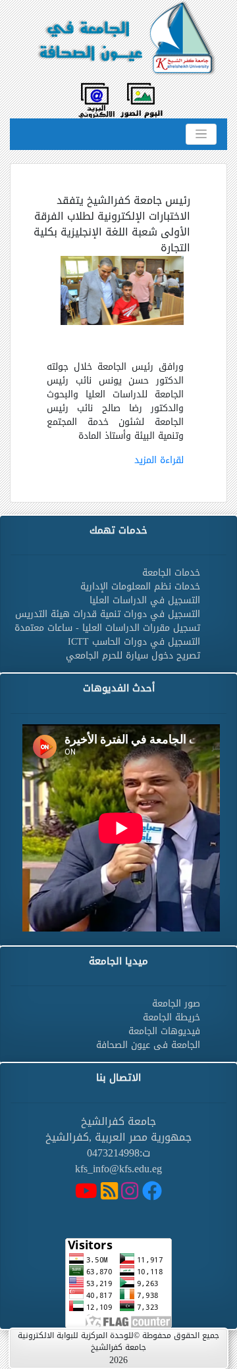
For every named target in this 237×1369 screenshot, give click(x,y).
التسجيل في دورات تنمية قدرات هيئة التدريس (107, 614)
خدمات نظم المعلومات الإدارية (140, 586)
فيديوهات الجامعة (164, 1031)
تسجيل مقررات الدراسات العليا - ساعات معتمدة (107, 628)
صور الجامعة (176, 1003)
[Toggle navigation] (201, 134)
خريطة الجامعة (171, 1017)
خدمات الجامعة (171, 573)
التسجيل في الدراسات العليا (145, 600)
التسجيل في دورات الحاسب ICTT (134, 642)
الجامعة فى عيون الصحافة (148, 1045)
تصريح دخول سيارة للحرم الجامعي (133, 655)
